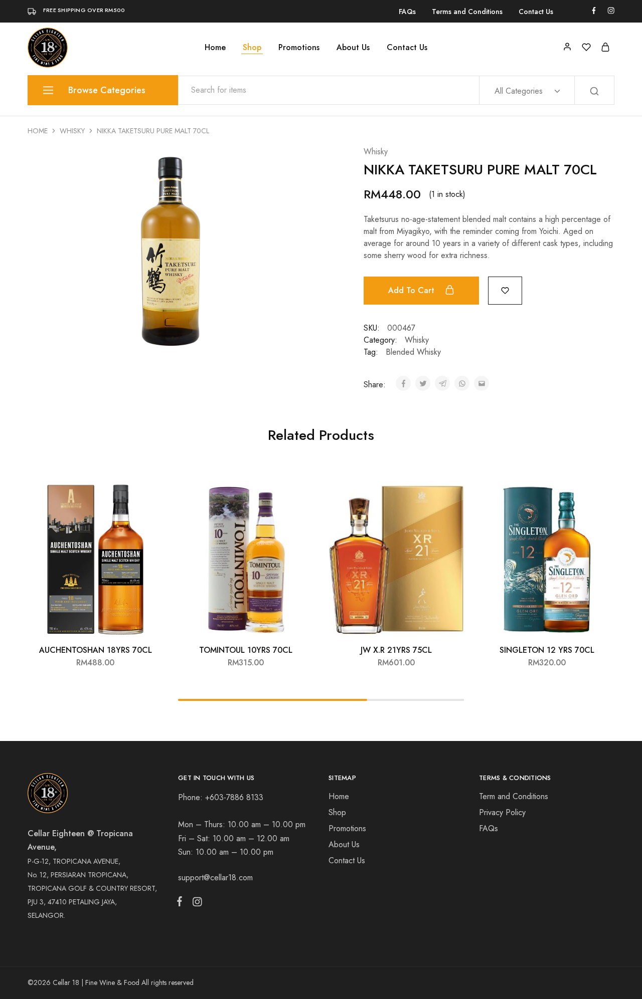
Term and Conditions (513, 796)
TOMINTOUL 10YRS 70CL (245, 650)
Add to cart (412, 290)
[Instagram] (195, 903)
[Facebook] (182, 903)
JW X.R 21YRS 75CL (396, 650)
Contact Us (536, 11)
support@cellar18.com (215, 877)
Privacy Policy (502, 812)
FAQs (407, 11)
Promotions (298, 47)
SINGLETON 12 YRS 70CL (547, 650)
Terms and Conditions (467, 11)
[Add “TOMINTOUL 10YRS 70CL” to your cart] (298, 494)
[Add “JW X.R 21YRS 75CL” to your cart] (449, 494)
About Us (353, 47)
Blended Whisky (413, 352)
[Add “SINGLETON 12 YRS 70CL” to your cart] (599, 494)
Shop (252, 47)
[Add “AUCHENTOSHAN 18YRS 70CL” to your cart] (148, 494)
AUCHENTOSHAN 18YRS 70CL (95, 650)
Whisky (72, 131)
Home (215, 47)
